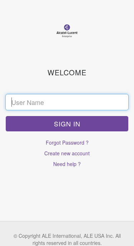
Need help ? (67, 163)
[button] (67, 124)
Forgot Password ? (67, 142)
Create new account (67, 153)
